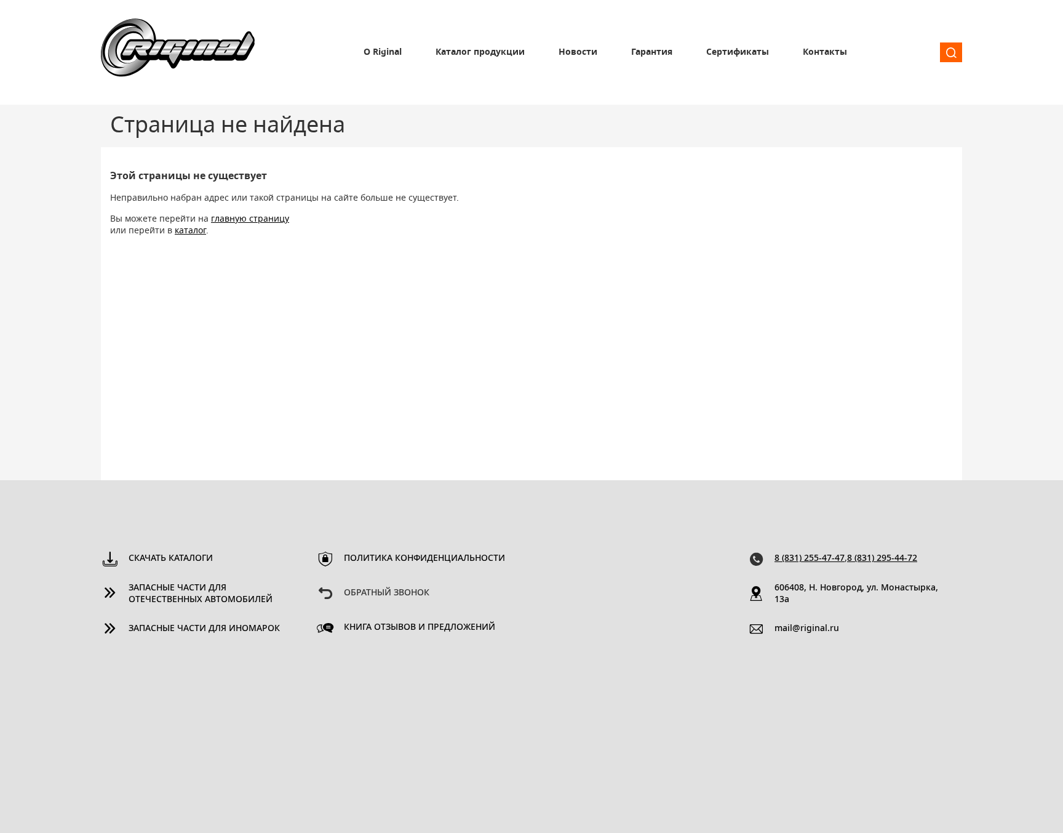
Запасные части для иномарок (204, 628)
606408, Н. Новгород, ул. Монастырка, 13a (856, 594)
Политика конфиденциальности (424, 558)
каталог (190, 231)
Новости (578, 52)
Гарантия (651, 52)
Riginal (178, 52)
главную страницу (250, 219)
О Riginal (383, 52)
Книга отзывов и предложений (419, 627)
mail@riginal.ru (806, 628)
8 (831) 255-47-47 (809, 558)
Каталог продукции (480, 52)
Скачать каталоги (171, 558)
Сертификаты (737, 52)
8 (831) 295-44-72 (882, 558)
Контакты (825, 52)
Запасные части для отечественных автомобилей (201, 594)
